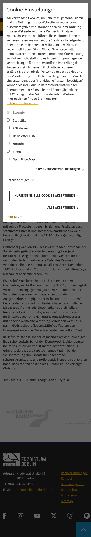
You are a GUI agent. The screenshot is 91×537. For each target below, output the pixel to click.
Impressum (14, 216)
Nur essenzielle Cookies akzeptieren (44, 195)
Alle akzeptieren (61, 207)
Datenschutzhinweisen (22, 103)
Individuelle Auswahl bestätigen (57, 169)
